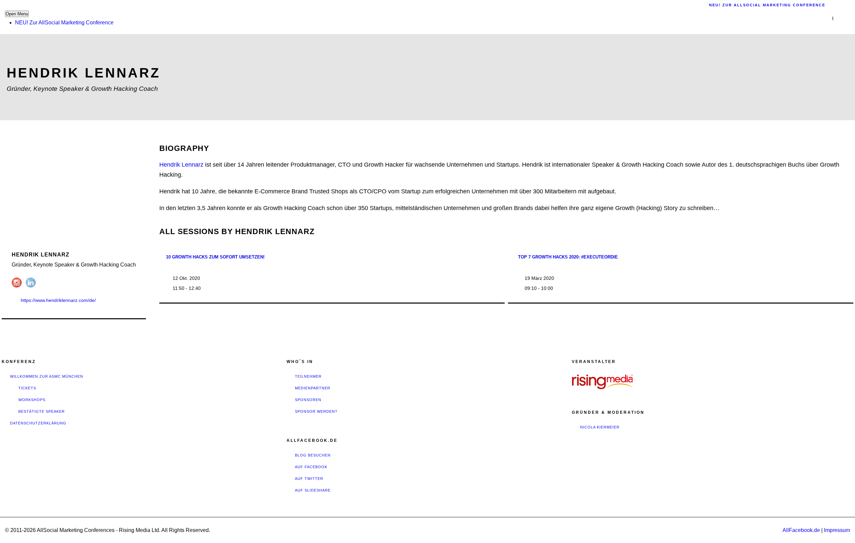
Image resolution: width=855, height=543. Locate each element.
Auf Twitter (309, 479)
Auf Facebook (311, 467)
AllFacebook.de (801, 530)
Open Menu (17, 13)
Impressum (837, 530)
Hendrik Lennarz (181, 164)
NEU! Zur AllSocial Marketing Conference (64, 22)
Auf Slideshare (313, 490)
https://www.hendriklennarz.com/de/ (58, 300)
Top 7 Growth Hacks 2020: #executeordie (568, 256)
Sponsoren (308, 400)
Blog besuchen (313, 455)
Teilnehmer (308, 376)
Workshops (31, 400)
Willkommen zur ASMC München (46, 376)
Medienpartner (312, 388)
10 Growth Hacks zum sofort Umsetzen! (215, 256)
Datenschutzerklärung (38, 423)
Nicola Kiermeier (600, 427)
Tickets (27, 388)
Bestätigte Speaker (41, 411)
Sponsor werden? (316, 411)
